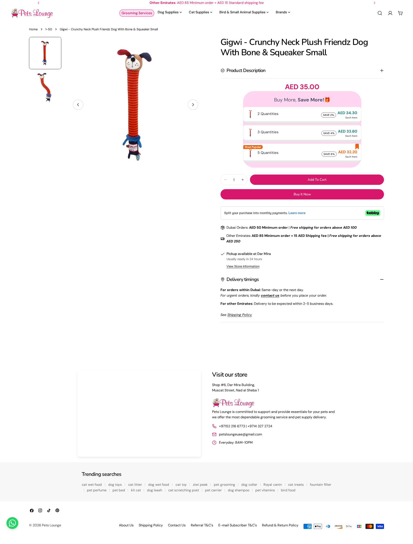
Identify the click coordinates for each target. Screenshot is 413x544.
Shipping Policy (151, 525)
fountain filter (320, 484)
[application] (139, 414)
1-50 (48, 29)
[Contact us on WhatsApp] (12, 523)
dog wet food (159, 484)
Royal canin (273, 484)
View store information (243, 266)
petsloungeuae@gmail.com (240, 434)
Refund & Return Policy (280, 525)
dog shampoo (239, 490)
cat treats (296, 484)
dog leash (155, 490)
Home (33, 29)
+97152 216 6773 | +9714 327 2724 (245, 426)
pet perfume (97, 490)
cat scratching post (184, 490)
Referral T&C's (202, 525)
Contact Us (177, 525)
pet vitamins (265, 490)
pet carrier (214, 490)
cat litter (135, 484)
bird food (288, 490)
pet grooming (225, 484)
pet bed (119, 490)
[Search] (380, 13)
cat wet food (92, 484)
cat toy (182, 484)
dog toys (115, 484)
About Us (126, 525)
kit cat (136, 490)
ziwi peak (200, 484)
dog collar (249, 484)
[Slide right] (193, 105)
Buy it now (302, 194)
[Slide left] (78, 105)
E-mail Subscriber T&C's (237, 525)
